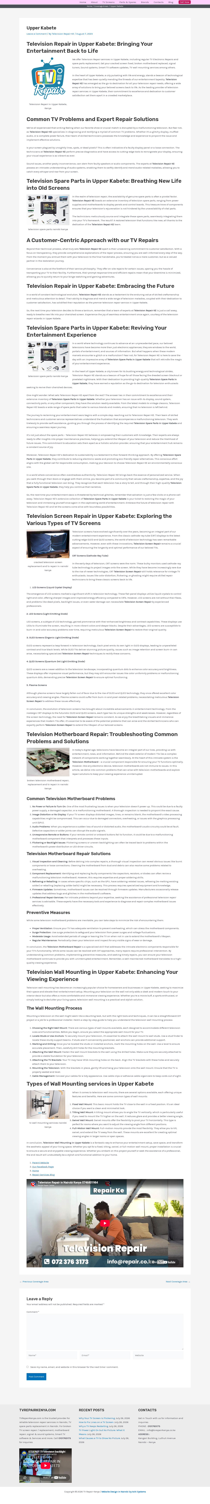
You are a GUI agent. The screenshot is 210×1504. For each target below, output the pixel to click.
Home (83, 2)
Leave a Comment (37, 33)
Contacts (159, 2)
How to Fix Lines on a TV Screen (96, 1422)
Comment (33, 1311)
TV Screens (108, 2)
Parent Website (40, 1162)
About (94, 2)
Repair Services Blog (43, 1174)
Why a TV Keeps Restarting (93, 1426)
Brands (145, 2)
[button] (185, 2)
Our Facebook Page (43, 1166)
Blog (170, 2)
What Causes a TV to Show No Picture (99, 1438)
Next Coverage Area (178, 1281)
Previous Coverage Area (34, 1281)
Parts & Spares (127, 2)
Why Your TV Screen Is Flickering (97, 1418)
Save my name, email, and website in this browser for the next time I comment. (74, 1367)
